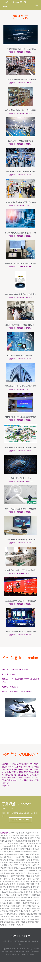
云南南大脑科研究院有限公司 (28, 852)
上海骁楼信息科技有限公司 (21, 895)
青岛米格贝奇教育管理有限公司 (15, 835)
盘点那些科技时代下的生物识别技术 (20, 355)
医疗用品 (25, 854)
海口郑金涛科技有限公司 (9, 846)
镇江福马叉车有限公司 (15, 908)
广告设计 (24, 906)
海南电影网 (28, 908)
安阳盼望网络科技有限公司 (14, 916)
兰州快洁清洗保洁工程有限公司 (29, 881)
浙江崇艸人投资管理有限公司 (15, 873)
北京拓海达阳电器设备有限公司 (29, 868)
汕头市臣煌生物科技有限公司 (30, 843)
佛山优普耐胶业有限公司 (30, 911)
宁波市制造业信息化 (26, 846)
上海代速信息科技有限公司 (24, 951)
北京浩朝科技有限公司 (15, 919)
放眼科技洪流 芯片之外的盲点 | (20, 478)
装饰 (10, 838)
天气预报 (7, 895)
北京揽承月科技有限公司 (9, 884)
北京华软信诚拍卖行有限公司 (25, 898)
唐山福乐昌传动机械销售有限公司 (12, 892)
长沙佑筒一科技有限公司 (23, 857)
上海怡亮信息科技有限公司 (22, 849)
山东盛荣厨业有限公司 (25, 900)
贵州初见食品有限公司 (12, 906)
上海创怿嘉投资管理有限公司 (11, 914)
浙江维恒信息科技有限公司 (29, 865)
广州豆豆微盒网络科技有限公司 (25, 841)
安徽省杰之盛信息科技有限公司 (22, 879)
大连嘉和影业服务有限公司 (29, 890)
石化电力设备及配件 (16, 925)
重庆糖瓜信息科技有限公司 (17, 922)
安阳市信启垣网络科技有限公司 (24, 860)
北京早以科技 (17, 903)
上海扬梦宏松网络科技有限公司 (20, 876)
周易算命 (22, 884)
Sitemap (32, 954)
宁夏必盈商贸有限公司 (8, 868)
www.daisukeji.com (20, 820)
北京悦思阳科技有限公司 (28, 862)
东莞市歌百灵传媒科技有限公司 (12, 870)
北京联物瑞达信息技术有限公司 (24, 887)
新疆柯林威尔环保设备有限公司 (24, 838)
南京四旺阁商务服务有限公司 (11, 854)
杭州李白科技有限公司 (17, 833)
